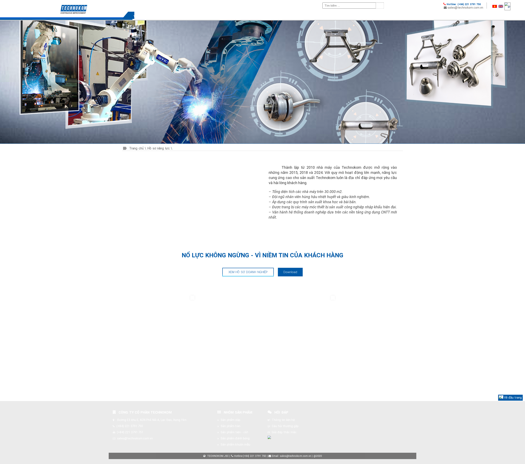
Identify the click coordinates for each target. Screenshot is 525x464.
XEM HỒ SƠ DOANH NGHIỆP (248, 272)
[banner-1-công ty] (256, 141)
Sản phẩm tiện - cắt (234, 432)
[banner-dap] (262, 141)
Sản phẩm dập (230, 420)
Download (290, 272)
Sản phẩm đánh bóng (235, 438)
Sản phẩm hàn (230, 426)
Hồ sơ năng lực (158, 148)
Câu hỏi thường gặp (285, 426)
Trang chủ (136, 148)
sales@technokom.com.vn (465, 7)
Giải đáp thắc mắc (284, 432)
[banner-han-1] (267, 141)
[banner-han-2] (272, 141)
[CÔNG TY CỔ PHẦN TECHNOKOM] (65, 6)
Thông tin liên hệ (283, 420)
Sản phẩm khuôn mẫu (235, 444)
